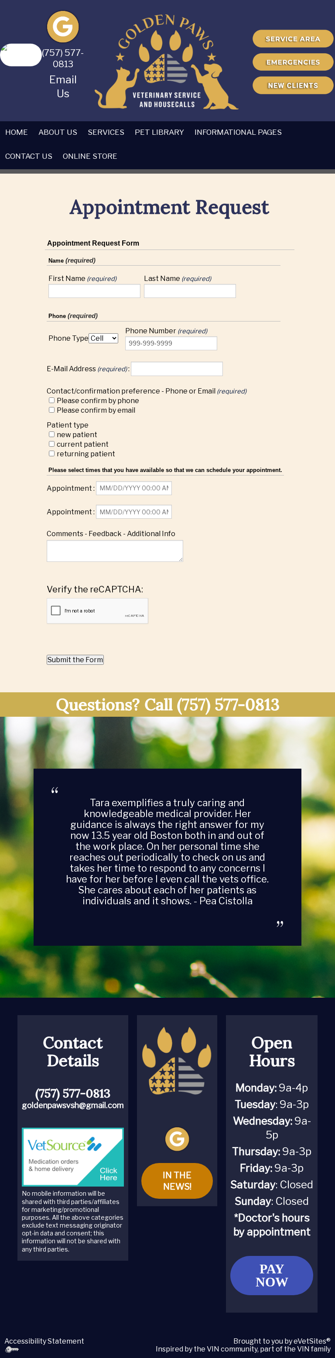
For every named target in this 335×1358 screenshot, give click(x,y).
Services (106, 132)
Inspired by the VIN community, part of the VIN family (243, 1349)
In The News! (177, 1181)
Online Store (90, 156)
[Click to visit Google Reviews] (62, 26)
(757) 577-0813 (228, 704)
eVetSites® (312, 1341)
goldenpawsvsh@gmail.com (73, 1105)
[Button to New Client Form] (293, 85)
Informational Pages (238, 132)
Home (16, 132)
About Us (57, 132)
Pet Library (159, 132)
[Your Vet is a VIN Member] (21, 54)
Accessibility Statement (44, 1341)
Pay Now (272, 1275)
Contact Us (28, 156)
